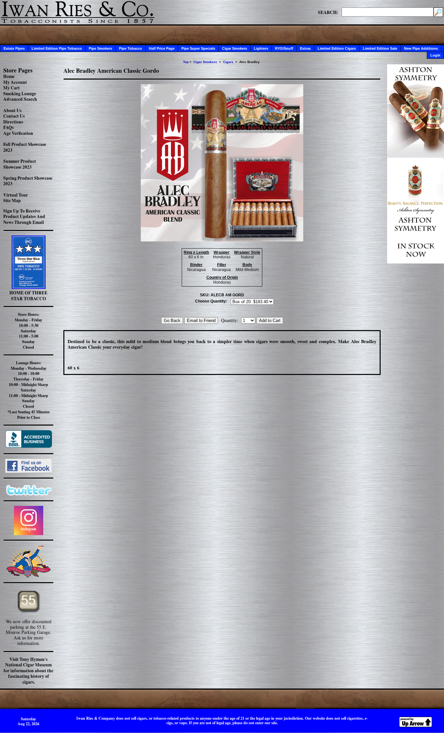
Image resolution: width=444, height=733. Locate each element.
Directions (13, 122)
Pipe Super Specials (198, 48)
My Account (15, 82)
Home (9, 76)
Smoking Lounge (19, 93)
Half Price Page (162, 48)
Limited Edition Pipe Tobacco (57, 48)
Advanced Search (20, 99)
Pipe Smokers (100, 48)
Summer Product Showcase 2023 (19, 164)
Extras (305, 48)
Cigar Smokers (234, 48)
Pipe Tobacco (130, 48)
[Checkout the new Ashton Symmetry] (415, 262)
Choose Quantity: (211, 301)
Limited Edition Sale (380, 48)
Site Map (12, 200)
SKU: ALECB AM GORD (222, 295)
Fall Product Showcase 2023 (24, 147)
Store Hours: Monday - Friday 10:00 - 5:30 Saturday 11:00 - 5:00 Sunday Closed (28, 331)
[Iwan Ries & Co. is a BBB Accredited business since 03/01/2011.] (28, 446)
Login (435, 55)
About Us (12, 110)
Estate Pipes (14, 48)
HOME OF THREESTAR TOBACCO (28, 295)
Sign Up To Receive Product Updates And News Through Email (24, 216)
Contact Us (14, 116)
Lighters (261, 48)
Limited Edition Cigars (337, 48)
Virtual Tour (15, 195)
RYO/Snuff (284, 48)
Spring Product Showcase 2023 (27, 181)
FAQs (8, 127)
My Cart (11, 87)
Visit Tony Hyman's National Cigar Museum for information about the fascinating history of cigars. (28, 670)
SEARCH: (328, 12)
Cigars (228, 62)
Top (186, 62)
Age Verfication (18, 133)
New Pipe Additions (421, 48)
